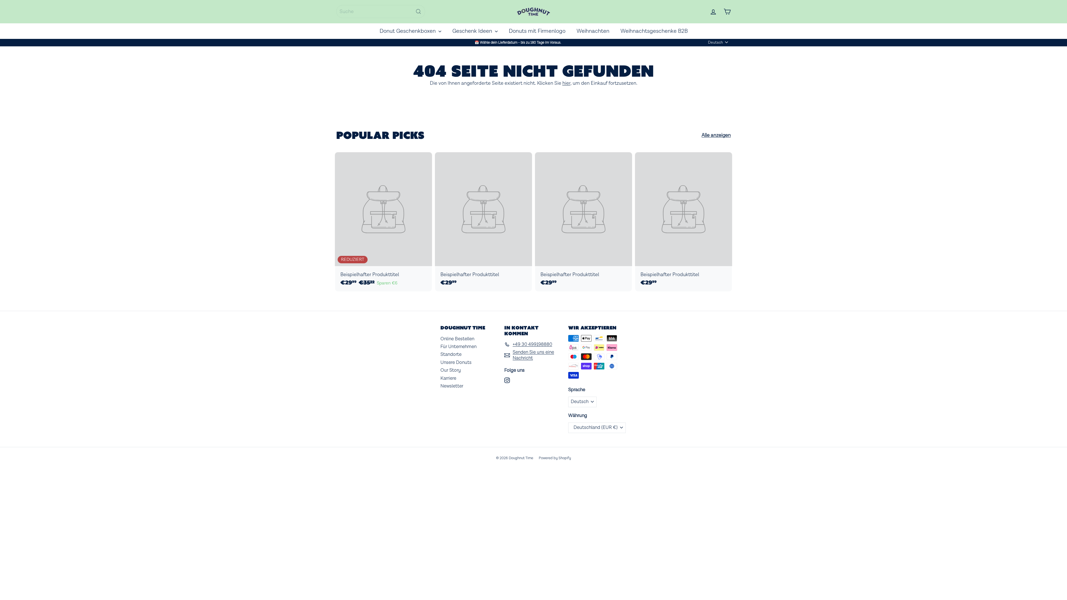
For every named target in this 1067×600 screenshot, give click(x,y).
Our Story (450, 370)
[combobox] (380, 11)
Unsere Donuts (456, 362)
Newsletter (451, 386)
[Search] (418, 11)
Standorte (451, 354)
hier (566, 83)
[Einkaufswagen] (727, 12)
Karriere (448, 378)
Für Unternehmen (458, 347)
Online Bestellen (457, 339)
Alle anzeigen (716, 135)
